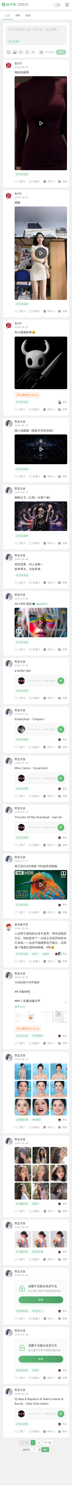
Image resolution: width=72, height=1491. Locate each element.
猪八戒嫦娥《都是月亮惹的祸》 (35, 430)
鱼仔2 (18, 63)
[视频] (21, 52)
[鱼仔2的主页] (9, 65)
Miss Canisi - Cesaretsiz (31, 768)
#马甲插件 (37, 1035)
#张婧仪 (36, 1119)
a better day (23, 670)
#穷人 (35, 953)
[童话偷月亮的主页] (9, 926)
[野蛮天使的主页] (9, 424)
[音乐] (27, 52)
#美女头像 (37, 1251)
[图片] (14, 52)
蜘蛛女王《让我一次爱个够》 (33, 497)
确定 (45, 1449)
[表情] (8, 52)
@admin (42, 604)
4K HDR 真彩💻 (25, 604)
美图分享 (23, 1119)
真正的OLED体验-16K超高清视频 (36, 866)
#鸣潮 (35, 1370)
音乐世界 (23, 469)
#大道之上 (37, 1310)
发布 (61, 52)
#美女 (35, 1203)
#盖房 (46, 953)
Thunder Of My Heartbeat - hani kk (38, 817)
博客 (17, 15)
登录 (40, 1299)
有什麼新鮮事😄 (25, 332)
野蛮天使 (20, 421)
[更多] (33, 52)
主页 (7, 15)
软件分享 (23, 1035)
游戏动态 (23, 1310)
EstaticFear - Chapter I (30, 719)
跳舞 (17, 202)
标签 (28, 15)
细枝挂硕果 (22, 72)
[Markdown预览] (41, 52)
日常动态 (23, 174)
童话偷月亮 (21, 924)
